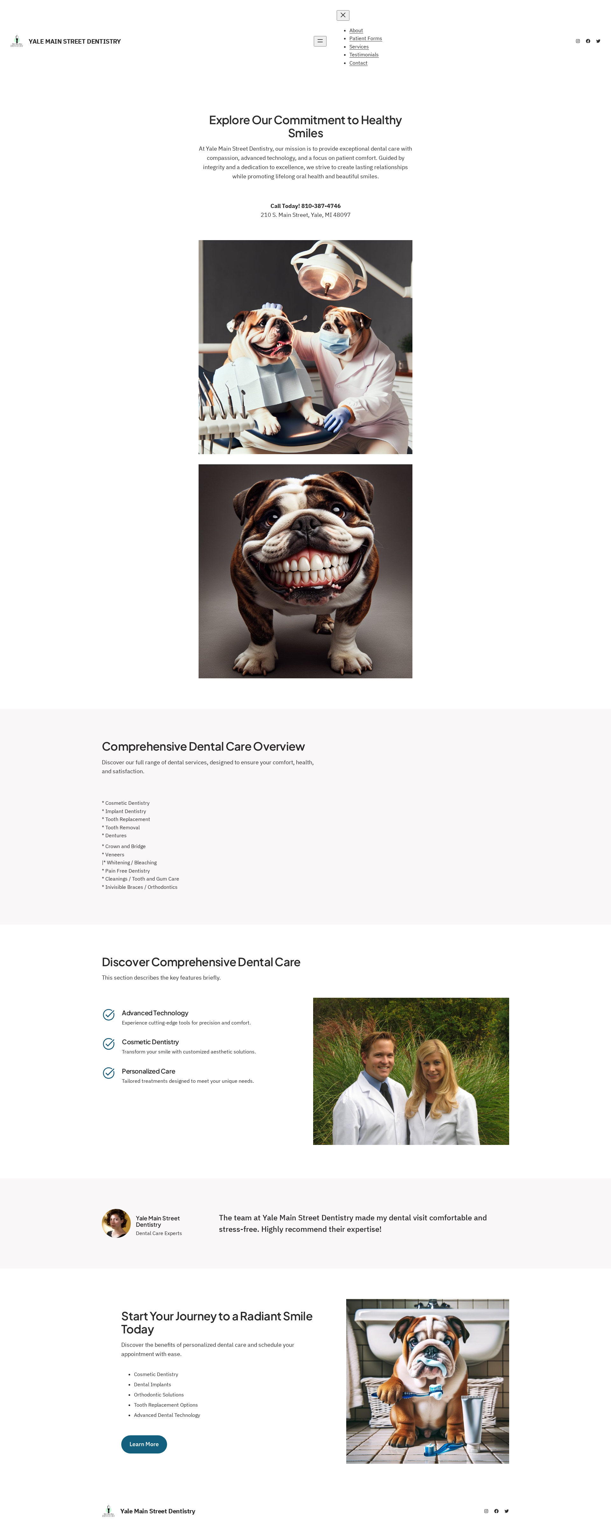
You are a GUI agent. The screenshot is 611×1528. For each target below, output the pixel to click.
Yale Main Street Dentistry (75, 41)
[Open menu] (320, 41)
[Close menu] (343, 15)
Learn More (144, 1444)
